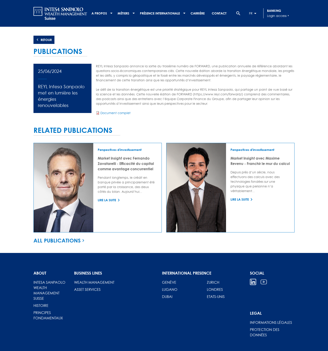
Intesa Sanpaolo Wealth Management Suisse (49, 290)
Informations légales (271, 322)
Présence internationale (160, 13)
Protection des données (264, 332)
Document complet (115, 113)
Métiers (123, 13)
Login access (278, 16)
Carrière (198, 13)
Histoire (40, 305)
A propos (99, 13)
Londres (215, 289)
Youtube (264, 282)
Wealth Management (94, 282)
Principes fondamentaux (48, 315)
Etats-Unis (216, 296)
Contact (219, 13)
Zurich (213, 282)
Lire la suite (107, 200)
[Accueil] (60, 13)
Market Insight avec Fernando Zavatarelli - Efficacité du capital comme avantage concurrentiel (126, 163)
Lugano (169, 289)
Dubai (167, 296)
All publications (57, 240)
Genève (169, 282)
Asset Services (87, 289)
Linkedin (253, 282)
